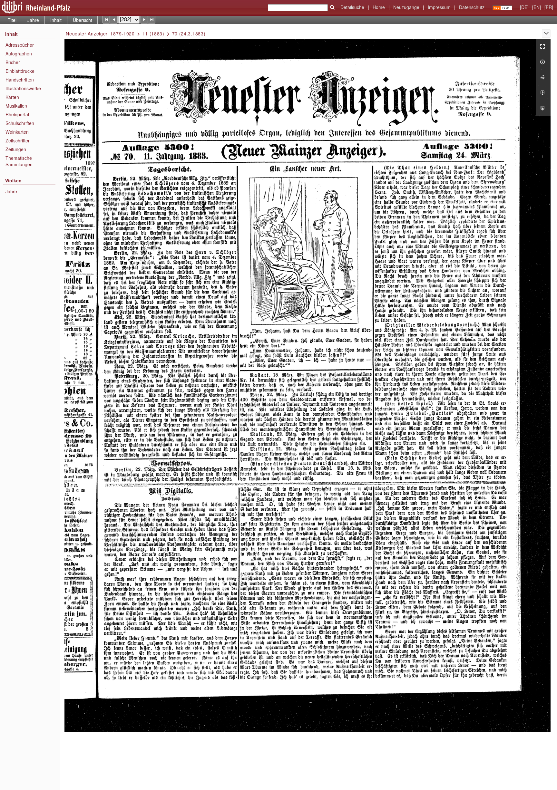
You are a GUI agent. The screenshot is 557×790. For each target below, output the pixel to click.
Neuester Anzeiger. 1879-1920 (100, 33)
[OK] (332, 7)
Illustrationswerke (23, 88)
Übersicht (82, 20)
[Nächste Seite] (144, 19)
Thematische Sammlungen (19, 161)
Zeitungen (15, 149)
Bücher (12, 62)
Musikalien (16, 105)
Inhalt (56, 20)
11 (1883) (153, 33)
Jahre (33, 20)
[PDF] (543, 93)
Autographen (18, 53)
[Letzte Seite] (151, 19)
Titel (12, 20)
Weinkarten (17, 132)
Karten (12, 97)
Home (379, 7)
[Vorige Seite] (113, 19)
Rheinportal (17, 114)
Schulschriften (19, 123)
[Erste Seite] (106, 19)
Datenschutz (471, 7)
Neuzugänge (406, 7)
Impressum (439, 7)
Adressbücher (19, 45)
